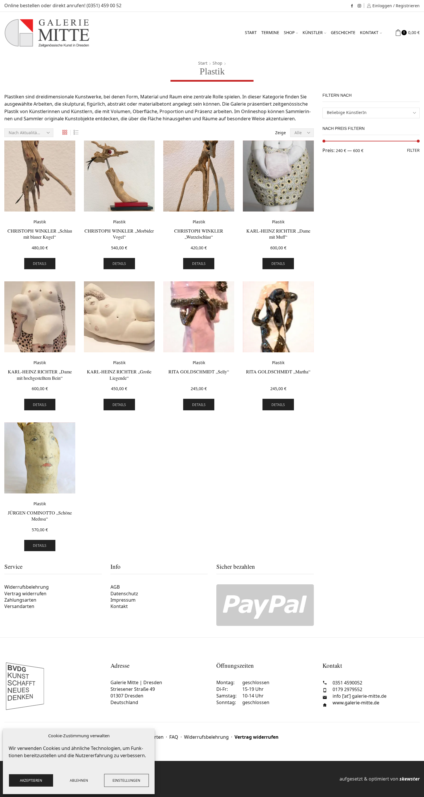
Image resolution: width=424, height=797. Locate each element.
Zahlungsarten (20, 600)
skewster (409, 779)
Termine (270, 32)
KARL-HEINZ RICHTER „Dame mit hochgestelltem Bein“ (40, 374)
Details (39, 263)
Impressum (123, 600)
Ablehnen (79, 780)
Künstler (313, 32)
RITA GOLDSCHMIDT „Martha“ (278, 371)
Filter (413, 150)
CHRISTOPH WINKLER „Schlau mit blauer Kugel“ (39, 234)
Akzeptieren (31, 780)
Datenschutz (124, 593)
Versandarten (19, 606)
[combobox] (371, 113)
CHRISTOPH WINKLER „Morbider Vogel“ (119, 234)
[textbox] (367, 112)
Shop (289, 32)
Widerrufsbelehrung (26, 587)
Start (251, 32)
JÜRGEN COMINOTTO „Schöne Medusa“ (40, 516)
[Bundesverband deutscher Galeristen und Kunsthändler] (53, 686)
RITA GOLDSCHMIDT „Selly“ (198, 371)
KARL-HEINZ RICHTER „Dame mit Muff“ (278, 234)
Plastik (39, 221)
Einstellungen (126, 780)
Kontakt (369, 32)
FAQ (173, 737)
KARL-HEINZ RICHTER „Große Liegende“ (119, 374)
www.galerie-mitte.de (356, 702)
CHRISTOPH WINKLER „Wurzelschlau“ (198, 234)
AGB (115, 587)
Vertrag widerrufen (25, 593)
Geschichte (343, 32)
